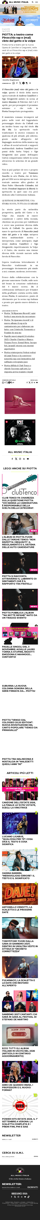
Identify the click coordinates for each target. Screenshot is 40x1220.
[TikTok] (28, 1197)
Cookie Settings (34, 1203)
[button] (27, 83)
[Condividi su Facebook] (17, 83)
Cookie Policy (14, 1203)
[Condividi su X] (20, 83)
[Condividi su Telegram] (23, 83)
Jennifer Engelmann (11, 80)
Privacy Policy (5, 1203)
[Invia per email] (30, 83)
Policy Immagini (24, 1203)
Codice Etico (30, 1202)
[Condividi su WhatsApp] (14, 83)
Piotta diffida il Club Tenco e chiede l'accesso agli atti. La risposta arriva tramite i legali (18, 368)
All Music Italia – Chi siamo (12, 1202)
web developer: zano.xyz (20, 1206)
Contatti (23, 1202)
